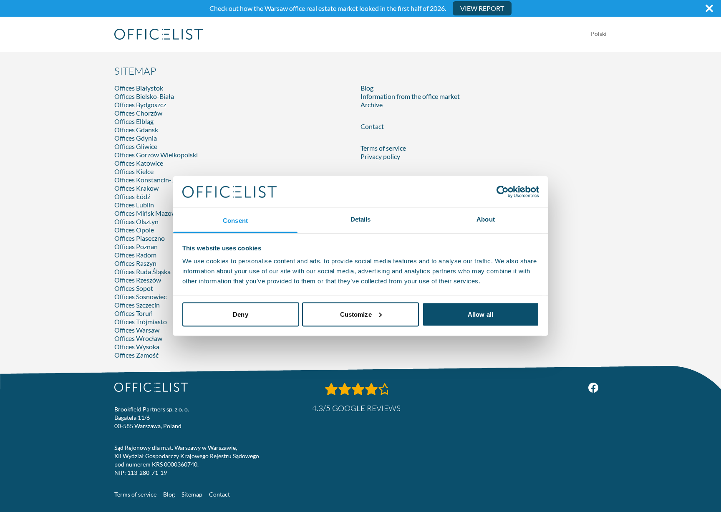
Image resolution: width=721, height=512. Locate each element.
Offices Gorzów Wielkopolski (156, 155)
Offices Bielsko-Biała (144, 96)
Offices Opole (134, 230)
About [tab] (485, 219)
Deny (240, 314)
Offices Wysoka (136, 347)
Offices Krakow (136, 188)
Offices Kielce (134, 171)
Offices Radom (135, 255)
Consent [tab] (235, 220)
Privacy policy (380, 156)
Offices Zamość (136, 355)
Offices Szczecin (137, 305)
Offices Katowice (138, 163)
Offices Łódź (132, 196)
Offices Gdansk (136, 130)
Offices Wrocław (138, 338)
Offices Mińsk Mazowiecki (151, 213)
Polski (599, 33)
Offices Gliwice (135, 146)
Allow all (480, 314)
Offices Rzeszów (137, 280)
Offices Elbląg (134, 121)
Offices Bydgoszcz (140, 104)
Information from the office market (410, 96)
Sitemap (192, 494)
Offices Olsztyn (136, 221)
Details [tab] (360, 219)
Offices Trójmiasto (140, 321)
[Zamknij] (709, 8)
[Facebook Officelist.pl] (593, 388)
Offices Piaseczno (139, 238)
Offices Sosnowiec (140, 296)
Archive (371, 104)
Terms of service (383, 148)
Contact (372, 126)
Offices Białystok (138, 88)
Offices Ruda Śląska (142, 271)
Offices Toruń (133, 313)
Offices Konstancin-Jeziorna (155, 180)
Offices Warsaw (136, 330)
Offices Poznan (136, 246)
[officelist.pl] (151, 387)
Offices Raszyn (135, 263)
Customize (356, 314)
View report (482, 8)
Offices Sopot (133, 288)
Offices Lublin (134, 205)
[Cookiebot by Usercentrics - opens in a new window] (502, 191)
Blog (366, 88)
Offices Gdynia (135, 138)
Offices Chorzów (138, 113)
